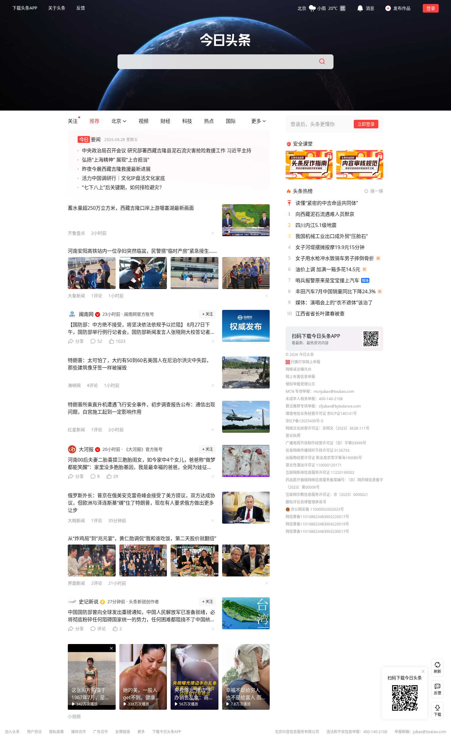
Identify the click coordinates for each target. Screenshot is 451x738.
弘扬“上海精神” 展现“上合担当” (115, 159)
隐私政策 (56, 731)
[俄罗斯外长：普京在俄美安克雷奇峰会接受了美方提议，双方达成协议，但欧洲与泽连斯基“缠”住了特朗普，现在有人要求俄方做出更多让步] (246, 508)
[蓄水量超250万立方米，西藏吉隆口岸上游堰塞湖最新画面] (246, 220)
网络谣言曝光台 (298, 369)
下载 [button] (436, 709)
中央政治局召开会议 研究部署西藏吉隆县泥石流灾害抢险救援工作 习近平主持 (166, 150)
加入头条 (12, 731)
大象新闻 (76, 296)
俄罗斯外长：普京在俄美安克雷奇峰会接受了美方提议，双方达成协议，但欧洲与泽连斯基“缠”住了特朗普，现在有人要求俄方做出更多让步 (141, 502)
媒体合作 (78, 731)
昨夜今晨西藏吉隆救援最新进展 (116, 169)
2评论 (96, 583)
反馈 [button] (80, 8)
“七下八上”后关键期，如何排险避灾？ (123, 187)
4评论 (92, 385)
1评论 (96, 296)
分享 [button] (79, 341)
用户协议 (34, 731)
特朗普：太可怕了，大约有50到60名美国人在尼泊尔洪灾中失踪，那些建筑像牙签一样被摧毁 (139, 364)
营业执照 (293, 435)
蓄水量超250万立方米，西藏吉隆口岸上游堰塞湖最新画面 (131, 208)
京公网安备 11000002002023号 (317, 509)
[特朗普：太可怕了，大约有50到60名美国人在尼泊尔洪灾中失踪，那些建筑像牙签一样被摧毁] (246, 373)
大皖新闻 (76, 520)
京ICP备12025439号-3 (304, 421)
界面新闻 (76, 583)
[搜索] (322, 61)
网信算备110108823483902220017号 (317, 516)
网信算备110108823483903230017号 (317, 531)
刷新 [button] (437, 671)
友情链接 (122, 731)
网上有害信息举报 (300, 376)
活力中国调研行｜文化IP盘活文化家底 (123, 178)
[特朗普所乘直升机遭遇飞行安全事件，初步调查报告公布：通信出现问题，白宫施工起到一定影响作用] (246, 417)
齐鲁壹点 (76, 233)
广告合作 (100, 731)
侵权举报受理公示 (300, 384)
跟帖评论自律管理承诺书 (306, 502)
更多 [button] (141, 731)
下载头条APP (24, 8)
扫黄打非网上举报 (305, 362)
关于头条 (56, 8)
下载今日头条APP (166, 731)
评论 (101, 628)
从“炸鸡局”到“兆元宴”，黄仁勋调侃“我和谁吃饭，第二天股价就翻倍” (142, 538)
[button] (321, 8)
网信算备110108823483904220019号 (317, 524)
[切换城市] (124, 121)
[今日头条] (225, 39)
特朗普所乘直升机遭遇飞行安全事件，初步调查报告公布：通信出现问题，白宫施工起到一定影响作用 (141, 408)
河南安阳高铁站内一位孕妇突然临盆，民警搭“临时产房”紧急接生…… (142, 251)
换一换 (376, 191)
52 (99, 341)
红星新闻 (76, 429)
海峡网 (74, 385)
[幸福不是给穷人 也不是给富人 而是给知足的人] (246, 677)
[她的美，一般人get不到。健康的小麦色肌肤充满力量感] (143, 677)
